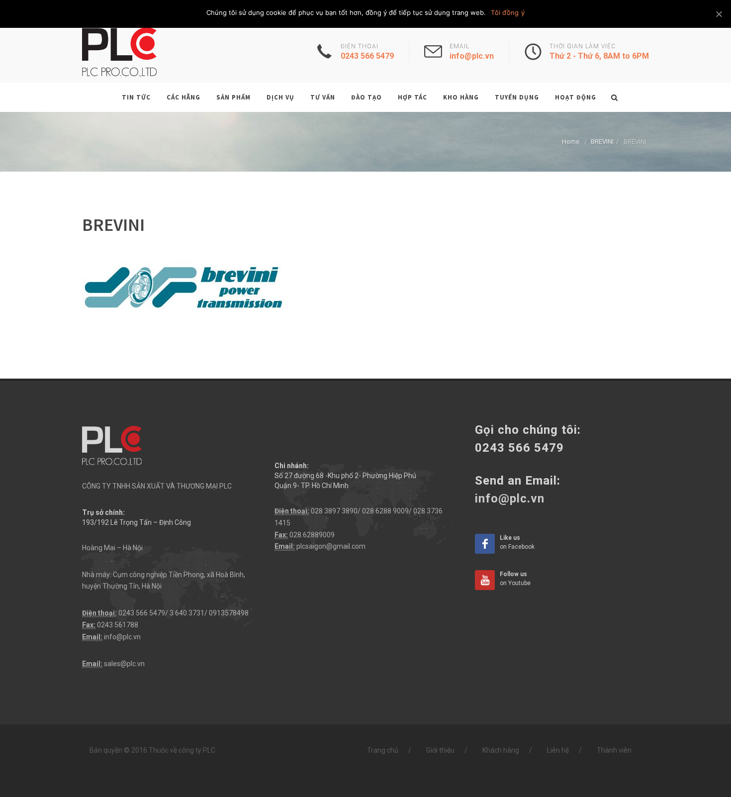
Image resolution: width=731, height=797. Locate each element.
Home (570, 141)
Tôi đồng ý (508, 12)
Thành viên (614, 750)
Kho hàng (461, 97)
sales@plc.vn (124, 664)
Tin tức (136, 97)
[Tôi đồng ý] (719, 14)
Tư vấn (322, 97)
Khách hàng (500, 750)
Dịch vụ (280, 97)
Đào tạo (366, 97)
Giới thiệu (440, 750)
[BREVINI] (185, 288)
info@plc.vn (122, 637)
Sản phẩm (233, 97)
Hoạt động (575, 97)
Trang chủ (382, 750)
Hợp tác (412, 97)
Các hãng (183, 97)
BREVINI (602, 141)
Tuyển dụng (517, 97)
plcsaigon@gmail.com (331, 546)
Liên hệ (558, 750)
